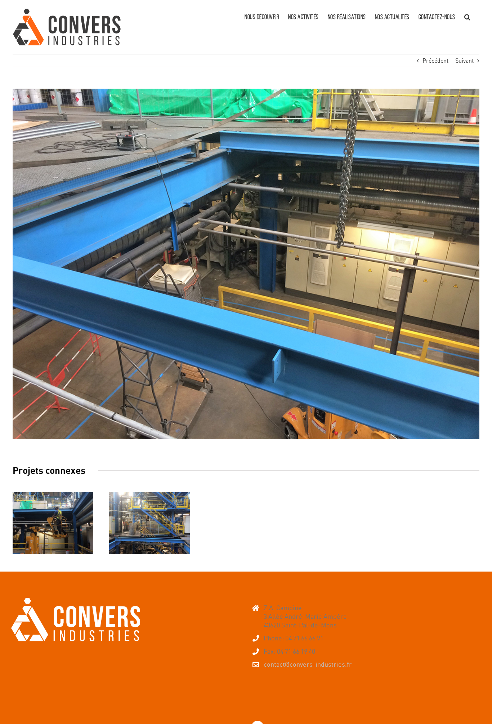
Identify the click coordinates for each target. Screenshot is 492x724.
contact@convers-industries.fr (308, 664)
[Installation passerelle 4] (149, 523)
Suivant (464, 60)
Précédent (435, 60)
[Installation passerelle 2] (53, 523)
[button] (467, 16)
